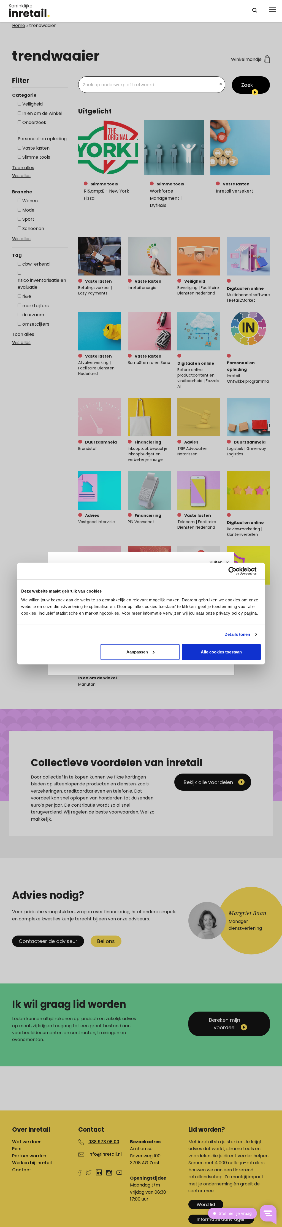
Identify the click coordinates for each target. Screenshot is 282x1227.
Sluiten (216, 562)
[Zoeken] (255, 10)
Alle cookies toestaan (221, 651)
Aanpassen (137, 651)
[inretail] (125, 10)
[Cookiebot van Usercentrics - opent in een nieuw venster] (237, 571)
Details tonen (237, 634)
